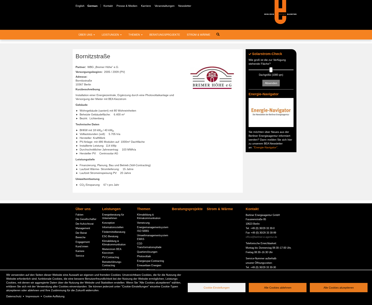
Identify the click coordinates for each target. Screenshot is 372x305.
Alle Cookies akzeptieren (339, 287)
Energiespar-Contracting (150, 260)
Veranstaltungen (165, 5)
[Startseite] (280, 11)
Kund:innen (82, 246)
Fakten (79, 214)
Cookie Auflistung (54, 296)
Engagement (83, 242)
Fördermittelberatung (113, 231)
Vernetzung (143, 222)
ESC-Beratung (110, 236)
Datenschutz (14, 296)
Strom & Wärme (198, 34)
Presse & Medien (126, 5)
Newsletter (184, 5)
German (92, 5)
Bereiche (80, 237)
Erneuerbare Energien (149, 265)
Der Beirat (81, 232)
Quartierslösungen (147, 251)
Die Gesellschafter (86, 219)
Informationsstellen (112, 227)
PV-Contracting (110, 257)
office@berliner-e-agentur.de (261, 236)
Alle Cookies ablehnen (277, 287)
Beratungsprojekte (164, 34)
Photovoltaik (144, 256)
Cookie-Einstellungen (217, 287)
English (80, 5)
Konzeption (108, 222)
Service (80, 255)
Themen (134, 34)
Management (83, 228)
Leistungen (111, 34)
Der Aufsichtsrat (85, 223)
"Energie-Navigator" (265, 147)
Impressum (32, 296)
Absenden (271, 83)
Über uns (85, 34)
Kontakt (108, 5)
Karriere (146, 5)
